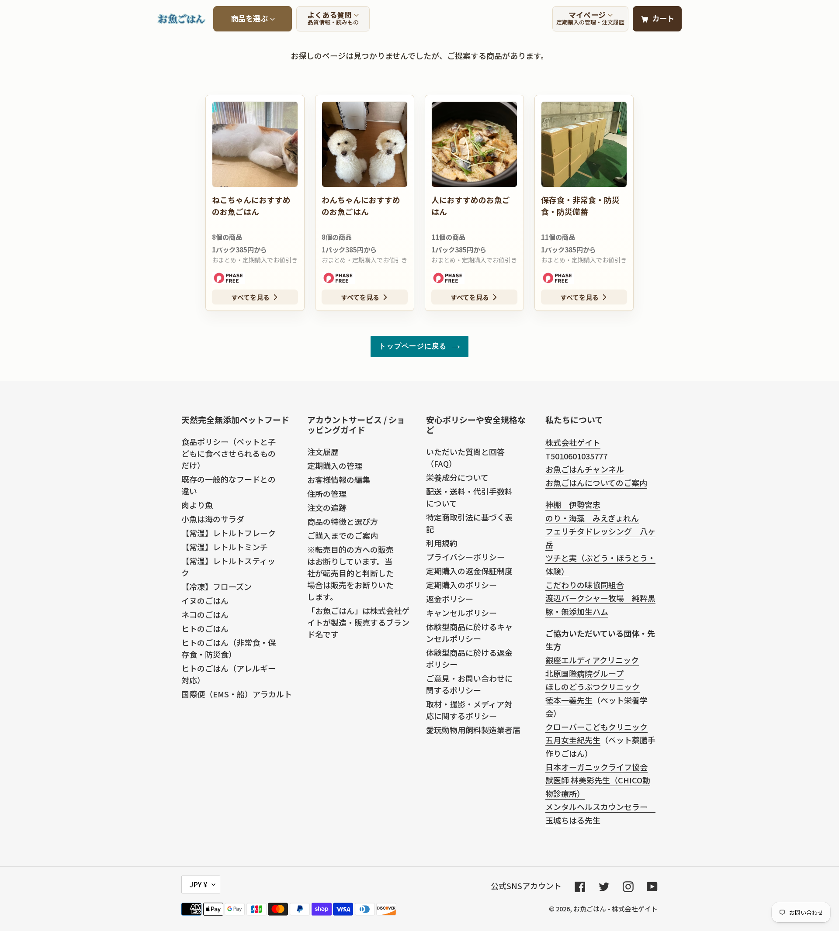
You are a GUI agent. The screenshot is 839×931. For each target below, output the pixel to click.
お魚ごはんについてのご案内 (596, 482)
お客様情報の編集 (338, 479)
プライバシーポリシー (465, 556)
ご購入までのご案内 (342, 535)
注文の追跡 (327, 507)
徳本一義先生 (569, 700)
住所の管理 (327, 493)
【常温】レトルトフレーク (228, 532)
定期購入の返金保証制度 (469, 570)
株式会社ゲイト (572, 442)
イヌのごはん (205, 600)
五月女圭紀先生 (572, 739)
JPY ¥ (199, 884)
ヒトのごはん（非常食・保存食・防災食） (228, 648)
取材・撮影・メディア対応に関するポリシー (469, 709)
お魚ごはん (589, 908)
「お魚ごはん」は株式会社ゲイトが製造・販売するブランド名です (358, 622)
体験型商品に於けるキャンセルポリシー (469, 632)
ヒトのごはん (205, 628)
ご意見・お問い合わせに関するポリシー (469, 684)
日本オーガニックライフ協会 (596, 766)
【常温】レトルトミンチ (224, 546)
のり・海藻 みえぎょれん (592, 518)
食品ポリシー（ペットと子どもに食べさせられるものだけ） (228, 453)
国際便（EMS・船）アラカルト (236, 694)
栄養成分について (457, 477)
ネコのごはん (205, 614)
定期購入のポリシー (461, 584)
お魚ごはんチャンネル (584, 469)
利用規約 (442, 542)
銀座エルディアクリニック (592, 659)
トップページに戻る (413, 346)
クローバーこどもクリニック (596, 726)
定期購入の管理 (334, 465)
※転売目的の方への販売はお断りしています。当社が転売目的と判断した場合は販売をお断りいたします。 (350, 573)
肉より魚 (197, 504)
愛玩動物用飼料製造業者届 (473, 729)
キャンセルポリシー (461, 612)
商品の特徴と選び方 (342, 521)
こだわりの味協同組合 (584, 584)
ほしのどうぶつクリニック (592, 686)
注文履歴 (323, 451)
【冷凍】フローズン (216, 586)
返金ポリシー (449, 598)
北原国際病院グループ (584, 673)
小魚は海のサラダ (212, 518)
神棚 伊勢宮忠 (572, 504)
